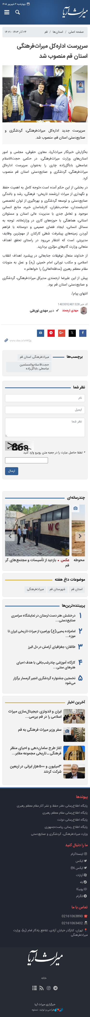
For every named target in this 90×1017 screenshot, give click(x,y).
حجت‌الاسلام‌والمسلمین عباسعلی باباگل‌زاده (34, 367)
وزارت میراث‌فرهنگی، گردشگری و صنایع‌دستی (59, 834)
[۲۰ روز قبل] (44, 530)
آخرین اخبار (76, 702)
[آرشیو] (34, 988)
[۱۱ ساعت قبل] (74, 734)
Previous (80, 536)
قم (46, 32)
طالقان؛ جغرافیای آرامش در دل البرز (51, 647)
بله (81, 882)
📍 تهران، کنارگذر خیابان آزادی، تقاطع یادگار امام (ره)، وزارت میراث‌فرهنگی (50, 933)
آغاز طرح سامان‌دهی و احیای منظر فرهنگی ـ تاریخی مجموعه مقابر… (35, 751)
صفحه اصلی (76, 32)
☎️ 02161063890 (75, 916)
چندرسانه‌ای (76, 498)
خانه (44, 978)
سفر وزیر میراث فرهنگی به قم (39, 730)
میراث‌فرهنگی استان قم (34, 357)
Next (10, 536)
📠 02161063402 (75, 923)
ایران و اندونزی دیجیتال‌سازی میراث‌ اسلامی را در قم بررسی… (34, 714)
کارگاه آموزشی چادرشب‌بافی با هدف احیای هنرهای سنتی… (45, 665)
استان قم (77, 589)
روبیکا (79, 889)
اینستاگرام (77, 854)
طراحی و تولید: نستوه (43, 1010)
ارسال (11, 471)
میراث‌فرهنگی (35, 589)
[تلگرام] (56, 988)
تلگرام (79, 896)
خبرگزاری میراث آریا (75, 12)
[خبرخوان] (41, 988)
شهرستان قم (57, 589)
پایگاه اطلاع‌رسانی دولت (72, 820)
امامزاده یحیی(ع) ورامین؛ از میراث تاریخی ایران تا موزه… (41, 634)
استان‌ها (58, 32)
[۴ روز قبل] (74, 771)
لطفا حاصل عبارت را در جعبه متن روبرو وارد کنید (54, 453)
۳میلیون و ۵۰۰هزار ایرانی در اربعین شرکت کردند (35, 769)
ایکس (79, 861)
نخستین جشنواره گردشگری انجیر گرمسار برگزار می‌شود (44, 681)
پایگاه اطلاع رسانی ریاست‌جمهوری (66, 827)
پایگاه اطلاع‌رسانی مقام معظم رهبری (65, 813)
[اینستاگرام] (49, 988)
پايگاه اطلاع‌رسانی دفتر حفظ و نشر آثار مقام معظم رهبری (52, 806)
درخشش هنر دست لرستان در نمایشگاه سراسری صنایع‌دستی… (43, 618)
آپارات (79, 875)
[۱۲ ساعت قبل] (74, 753)
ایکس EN (77, 868)
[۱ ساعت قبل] (74, 716)
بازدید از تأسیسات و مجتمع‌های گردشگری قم (45, 562)
